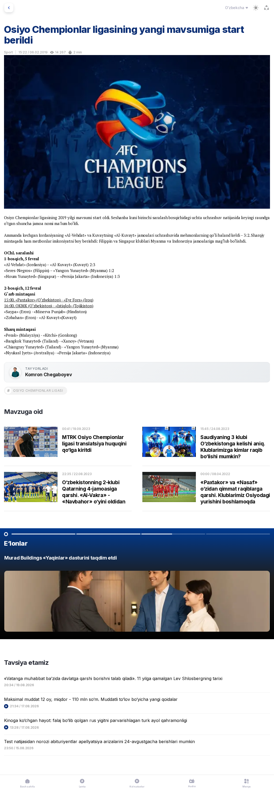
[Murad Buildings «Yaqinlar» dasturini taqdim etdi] (137, 595)
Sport (8, 52)
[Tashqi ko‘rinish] (256, 8)
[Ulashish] (266, 8)
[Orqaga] (8, 7)
